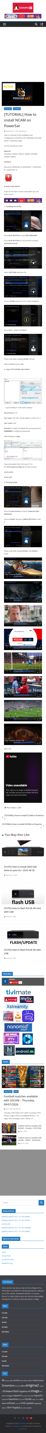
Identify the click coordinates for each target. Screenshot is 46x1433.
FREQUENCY (8, 1091)
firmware (8, 1391)
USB (3, 1408)
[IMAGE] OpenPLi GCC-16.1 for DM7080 (16, 1228)
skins (4, 1403)
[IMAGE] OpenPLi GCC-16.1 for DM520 (16, 1220)
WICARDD (5, 1332)
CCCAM (4, 1313)
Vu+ (9, 1407)
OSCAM (4, 1317)
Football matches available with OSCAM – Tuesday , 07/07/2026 (30, 1127)
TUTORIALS (17, 108)
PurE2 (37, 1399)
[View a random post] (41, 24)
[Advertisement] (23, 58)
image (35, 1391)
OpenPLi (38, 1395)
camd (16, 1380)
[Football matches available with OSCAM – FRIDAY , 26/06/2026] (9, 1140)
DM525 (25, 1380)
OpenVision (13, 1399)
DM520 (21, 1380)
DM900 (35, 1380)
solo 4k (18, 1403)
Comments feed (8, 1259)
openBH (24, 1396)
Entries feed (6, 1256)
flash (16, 1391)
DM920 (41, 1380)
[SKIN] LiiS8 (6, 1224)
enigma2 (32, 1385)
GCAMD (4, 1327)
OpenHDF (31, 1396)
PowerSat (8, 108)
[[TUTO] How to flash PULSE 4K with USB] (23, 925)
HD (29, 1391)
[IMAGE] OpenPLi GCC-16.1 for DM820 (16, 1217)
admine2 (24, 131)
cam (11, 1380)
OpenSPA (5, 1399)
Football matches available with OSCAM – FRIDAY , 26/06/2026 (30, 1139)
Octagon (9, 1396)
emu (23, 1385)
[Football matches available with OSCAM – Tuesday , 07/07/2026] (9, 1128)
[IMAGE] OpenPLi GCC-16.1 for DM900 (16, 1231)
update (30, 1403)
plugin (34, 1399)
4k (3, 1380)
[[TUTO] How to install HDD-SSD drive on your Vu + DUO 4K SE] (23, 842)
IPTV (41, 1392)
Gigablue (23, 1391)
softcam (11, 1403)
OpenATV (18, 1395)
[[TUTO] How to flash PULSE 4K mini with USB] (23, 883)
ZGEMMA (28, 1408)
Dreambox (8, 1385)
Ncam (4, 1396)
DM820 (30, 1380)
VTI (6, 1408)
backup (7, 1380)
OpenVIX (21, 1399)
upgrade (37, 1403)
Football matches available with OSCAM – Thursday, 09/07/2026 (21, 1100)
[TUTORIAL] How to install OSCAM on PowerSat (22, 826)
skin (41, 1399)
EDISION (17, 1386)
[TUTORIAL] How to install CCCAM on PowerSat (24, 817)
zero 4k (23, 1408)
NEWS (16, 1091)
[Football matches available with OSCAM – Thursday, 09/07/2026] (23, 1077)
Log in (4, 1252)
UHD (23, 1403)
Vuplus (16, 1407)
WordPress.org (7, 1263)
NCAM (4, 1322)
